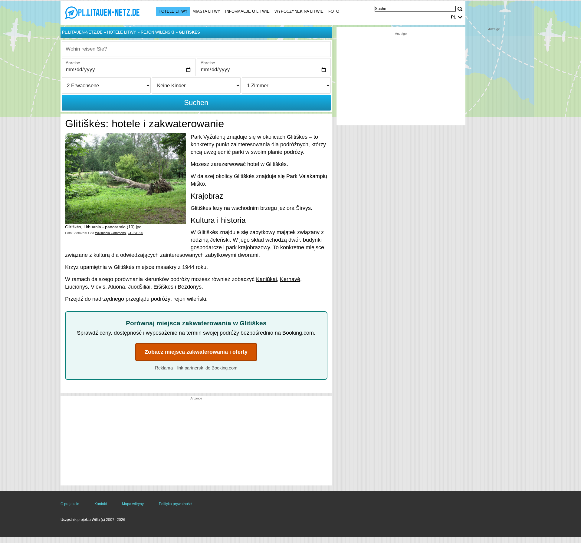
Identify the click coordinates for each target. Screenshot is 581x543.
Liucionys (76, 287)
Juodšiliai (139, 287)
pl (453, 17)
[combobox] (196, 49)
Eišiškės (163, 287)
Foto (333, 11)
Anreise (73, 62)
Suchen (196, 102)
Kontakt (100, 504)
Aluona (116, 287)
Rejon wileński (157, 32)
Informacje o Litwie (247, 11)
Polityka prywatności (175, 504)
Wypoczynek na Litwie (298, 11)
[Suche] (460, 9)
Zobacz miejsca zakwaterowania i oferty (196, 352)
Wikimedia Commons (110, 233)
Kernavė (290, 279)
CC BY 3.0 (135, 233)
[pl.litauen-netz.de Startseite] (102, 12)
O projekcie (70, 504)
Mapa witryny (133, 504)
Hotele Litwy (173, 11)
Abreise (208, 62)
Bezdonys (190, 287)
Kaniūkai (266, 279)
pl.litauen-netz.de (82, 32)
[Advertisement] (196, 443)
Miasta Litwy (206, 11)
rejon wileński (189, 299)
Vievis (98, 287)
